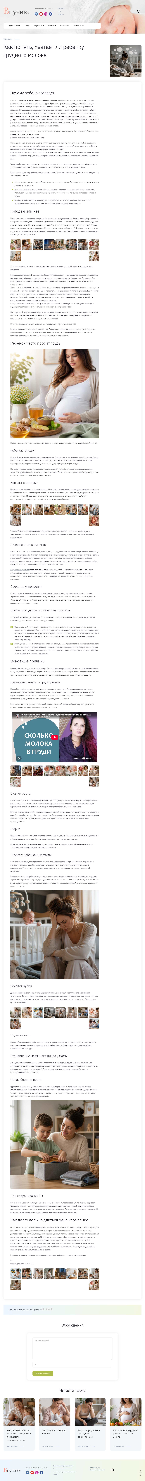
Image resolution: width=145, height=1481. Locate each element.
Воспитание (78, 26)
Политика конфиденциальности (63, 1466)
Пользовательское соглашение (62, 1469)
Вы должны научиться (19, 570)
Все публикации (95, 1467)
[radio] (41, 1309)
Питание (52, 26)
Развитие (61, 14)
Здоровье (61, 8)
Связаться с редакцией (97, 1470)
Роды (27, 26)
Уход (59, 11)
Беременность (14, 26)
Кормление (39, 26)
